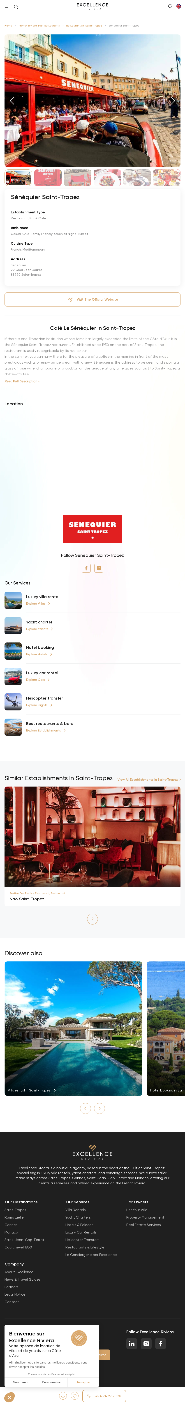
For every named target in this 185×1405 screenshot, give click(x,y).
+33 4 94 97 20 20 (107, 1396)
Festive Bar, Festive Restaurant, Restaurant (37, 893)
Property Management (145, 1217)
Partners (11, 1287)
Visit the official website (97, 299)
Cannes (11, 1225)
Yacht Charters (78, 1217)
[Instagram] (98, 568)
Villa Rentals (75, 1210)
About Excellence (19, 1272)
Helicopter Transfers (82, 1240)
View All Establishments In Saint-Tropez (148, 780)
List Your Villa (136, 1210)
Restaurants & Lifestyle (84, 1247)
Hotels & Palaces (79, 1225)
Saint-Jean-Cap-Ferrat (24, 1240)
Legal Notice (15, 1294)
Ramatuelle (14, 1217)
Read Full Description (21, 381)
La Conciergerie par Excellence (91, 1255)
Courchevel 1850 (18, 1247)
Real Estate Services (143, 1225)
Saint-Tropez (15, 1210)
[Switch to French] (178, 6)
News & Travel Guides (23, 1279)
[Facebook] (86, 568)
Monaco (11, 1232)
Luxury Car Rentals (81, 1232)
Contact (12, 1302)
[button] (12, 101)
